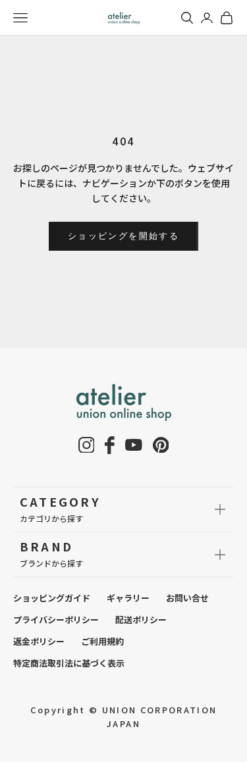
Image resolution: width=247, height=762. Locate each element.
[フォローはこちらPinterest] (161, 445)
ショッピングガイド (51, 598)
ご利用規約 (102, 641)
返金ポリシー (39, 641)
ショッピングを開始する (123, 235)
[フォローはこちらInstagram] (86, 445)
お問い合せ (187, 598)
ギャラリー (128, 598)
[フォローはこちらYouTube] (133, 445)
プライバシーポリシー (56, 619)
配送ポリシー (141, 619)
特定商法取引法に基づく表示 (68, 663)
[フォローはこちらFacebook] (110, 445)
